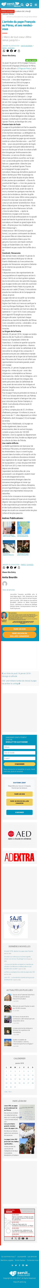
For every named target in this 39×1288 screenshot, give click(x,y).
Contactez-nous (32, 1260)
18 (19, 1079)
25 (19, 1083)
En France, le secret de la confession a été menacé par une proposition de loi (23, 1019)
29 (6, 1087)
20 (28, 1079)
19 (24, 1079)
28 (32, 1083)
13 (28, 1075)
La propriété (21, 1257)
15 (6, 1079)
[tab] (12, 1211)
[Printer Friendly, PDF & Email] (31, 60)
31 (15, 1087)
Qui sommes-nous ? (8, 1257)
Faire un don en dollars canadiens (19, 634)
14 (32, 1075)
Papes (4, 12)
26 (24, 1083)
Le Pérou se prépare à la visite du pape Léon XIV (19, 972)
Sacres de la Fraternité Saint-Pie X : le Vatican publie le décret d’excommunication (23, 997)
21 (32, 1079)
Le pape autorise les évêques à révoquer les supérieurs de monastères (22, 1030)
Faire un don (20, 629)
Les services (32, 1257)
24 (15, 1083)
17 (15, 1079)
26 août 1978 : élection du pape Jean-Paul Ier (18, 951)
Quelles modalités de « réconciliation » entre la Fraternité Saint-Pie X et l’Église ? (23, 1042)
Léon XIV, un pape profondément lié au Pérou (10, 1108)
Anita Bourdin (26, 46)
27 (28, 1083)
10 (15, 1075)
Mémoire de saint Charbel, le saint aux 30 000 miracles (23, 1007)
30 (11, 1087)
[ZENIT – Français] (11, 4)
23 (11, 1083)
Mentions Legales (7, 1260)
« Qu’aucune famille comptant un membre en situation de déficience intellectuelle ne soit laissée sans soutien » (18, 967)
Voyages (10, 12)
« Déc (6, 1092)
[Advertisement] (19, 657)
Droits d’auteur (20, 1260)
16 (11, 1079)
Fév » (10, 1092)
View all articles (8, 590)
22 (6, 1083)
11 (19, 1075)
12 (24, 1075)
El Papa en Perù (23, 68)
